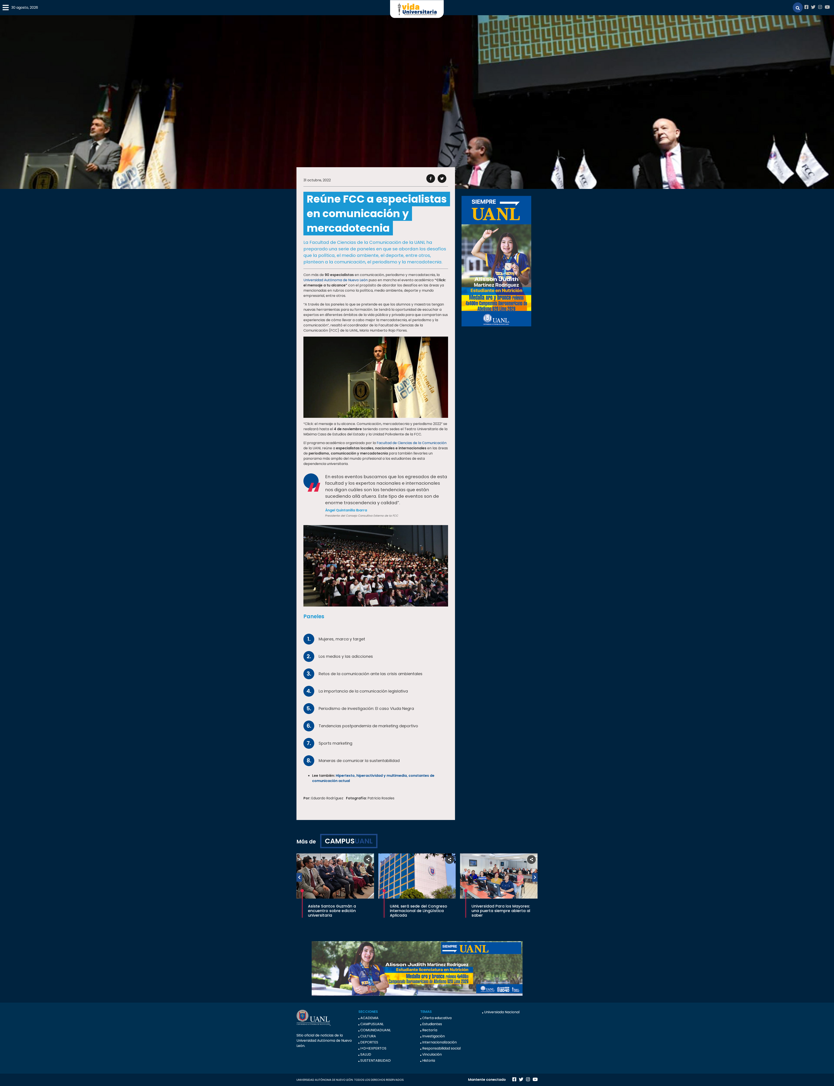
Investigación (433, 1036)
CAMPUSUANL (372, 1024)
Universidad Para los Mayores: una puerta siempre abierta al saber (501, 911)
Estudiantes (432, 1024)
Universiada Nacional (502, 1012)
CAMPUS (349, 841)
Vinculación (432, 1054)
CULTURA (368, 1036)
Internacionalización (439, 1042)
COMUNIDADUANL (375, 1030)
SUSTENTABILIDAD (375, 1060)
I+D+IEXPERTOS (373, 1048)
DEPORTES (369, 1042)
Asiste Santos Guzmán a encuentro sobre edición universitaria (332, 911)
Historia (428, 1060)
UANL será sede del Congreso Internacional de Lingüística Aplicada (418, 911)
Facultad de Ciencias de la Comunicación (412, 442)
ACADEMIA (369, 1017)
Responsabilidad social (441, 1048)
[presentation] (299, 877)
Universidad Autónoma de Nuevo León (335, 280)
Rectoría (429, 1030)
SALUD (365, 1054)
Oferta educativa (437, 1017)
